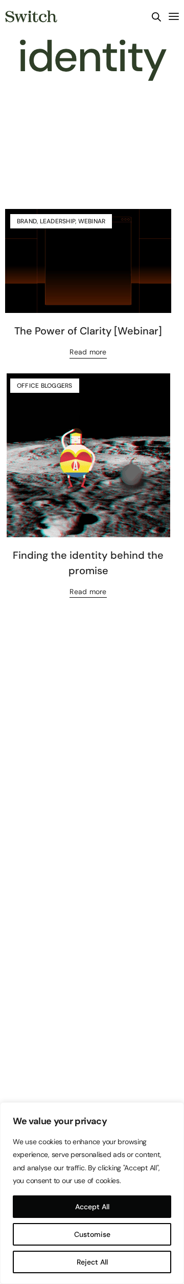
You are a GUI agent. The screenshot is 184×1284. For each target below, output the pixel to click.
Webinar (92, 221)
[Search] (156, 17)
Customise (92, 1234)
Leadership (57, 221)
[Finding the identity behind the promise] (88, 455)
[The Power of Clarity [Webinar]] (88, 261)
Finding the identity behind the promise (88, 563)
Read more (88, 351)
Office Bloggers (45, 386)
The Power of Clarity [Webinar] (88, 331)
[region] (92, 1193)
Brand (27, 221)
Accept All (92, 1206)
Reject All (92, 1262)
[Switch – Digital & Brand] (31, 16)
